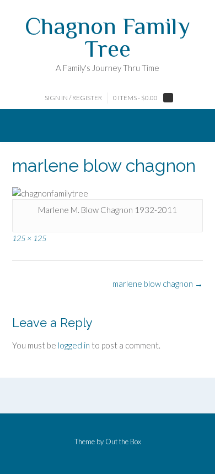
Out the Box (123, 441)
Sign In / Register (73, 98)
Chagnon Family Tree (107, 37)
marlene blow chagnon (157, 283)
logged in (74, 345)
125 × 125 (29, 238)
